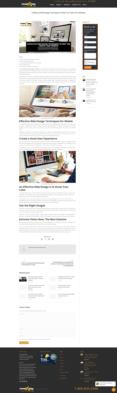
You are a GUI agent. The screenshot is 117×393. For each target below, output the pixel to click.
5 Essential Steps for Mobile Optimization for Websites (64, 286)
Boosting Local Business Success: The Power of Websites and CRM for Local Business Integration (92, 82)
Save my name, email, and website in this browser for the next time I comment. (35, 339)
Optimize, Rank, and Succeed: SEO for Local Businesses (90, 378)
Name (86, 35)
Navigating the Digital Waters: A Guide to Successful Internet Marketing (66, 277)
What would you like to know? (89, 51)
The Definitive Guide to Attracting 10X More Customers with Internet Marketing (36, 287)
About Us (62, 357)
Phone (86, 40)
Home (61, 354)
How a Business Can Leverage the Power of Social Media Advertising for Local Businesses (36, 295)
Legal (61, 369)
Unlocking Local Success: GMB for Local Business (91, 100)
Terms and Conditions (64, 372)
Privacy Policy (63, 375)
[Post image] (23, 279)
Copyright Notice (63, 378)
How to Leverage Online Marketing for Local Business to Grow (66, 294)
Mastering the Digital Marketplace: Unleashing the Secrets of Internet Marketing (35, 278)
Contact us (62, 366)
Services (62, 360)
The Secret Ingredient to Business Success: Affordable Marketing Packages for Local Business (91, 92)
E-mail (86, 45)
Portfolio (62, 363)
